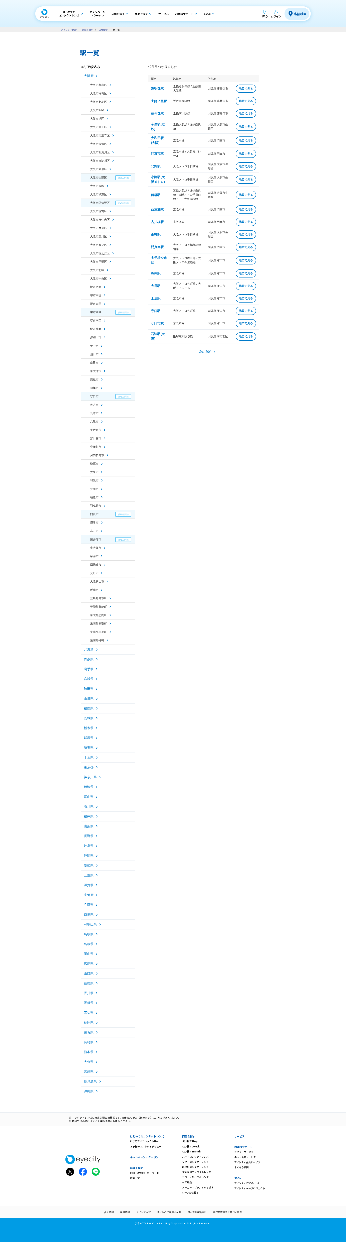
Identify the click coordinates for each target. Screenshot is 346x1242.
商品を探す (188, 1136)
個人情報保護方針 (197, 1212)
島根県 (89, 944)
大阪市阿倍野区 (100, 202)
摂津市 (94, 522)
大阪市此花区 (98, 101)
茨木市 (94, 413)
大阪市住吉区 (98, 211)
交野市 (94, 573)
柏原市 (94, 497)
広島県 (89, 963)
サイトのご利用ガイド (169, 1212)
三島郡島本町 (98, 598)
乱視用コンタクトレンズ (195, 1166)
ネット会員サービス (245, 1157)
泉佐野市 (95, 430)
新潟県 (89, 787)
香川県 (89, 993)
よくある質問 (241, 1167)
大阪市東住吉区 (100, 219)
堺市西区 (95, 312)
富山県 (89, 796)
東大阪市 (95, 547)
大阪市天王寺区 (100, 135)
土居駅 (156, 298)
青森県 (89, 659)
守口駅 (156, 311)
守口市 (94, 396)
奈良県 (89, 914)
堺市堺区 (95, 287)
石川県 (89, 806)
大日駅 (156, 286)
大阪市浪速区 (98, 143)
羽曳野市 (95, 505)
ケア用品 (187, 1182)
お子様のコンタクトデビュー (145, 1146)
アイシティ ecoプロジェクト (249, 1188)
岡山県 (89, 953)
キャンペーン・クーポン (144, 1157)
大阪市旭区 (97, 186)
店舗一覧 (135, 1177)
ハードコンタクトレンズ (195, 1156)
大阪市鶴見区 (98, 244)
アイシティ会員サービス (247, 1162)
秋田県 (89, 688)
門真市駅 (157, 153)
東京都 (89, 767)
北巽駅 (156, 166)
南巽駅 (156, 234)
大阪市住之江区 (100, 253)
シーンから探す (190, 1192)
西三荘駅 (157, 209)
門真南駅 (157, 247)
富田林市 (95, 438)
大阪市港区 (97, 118)
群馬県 (89, 738)
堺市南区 (95, 320)
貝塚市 (94, 387)
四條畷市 (95, 564)
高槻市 (94, 379)
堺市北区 (95, 329)
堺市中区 (95, 295)
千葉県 (89, 757)
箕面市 (94, 488)
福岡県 (89, 1022)
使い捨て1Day (190, 1141)
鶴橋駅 (156, 195)
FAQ (265, 16)
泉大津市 (95, 371)
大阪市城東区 (98, 194)
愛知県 (89, 865)
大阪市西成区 (98, 228)
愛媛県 (89, 1003)
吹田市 (94, 362)
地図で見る (246, 88)
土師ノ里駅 (159, 101)
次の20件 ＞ (207, 351)
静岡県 (89, 855)
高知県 (89, 1012)
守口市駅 (157, 323)
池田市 (94, 354)
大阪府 (89, 76)
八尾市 (94, 421)
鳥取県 (89, 934)
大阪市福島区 (98, 93)
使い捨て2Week (191, 1146)
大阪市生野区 (98, 177)
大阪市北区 (97, 270)
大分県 (89, 1061)
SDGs (237, 1178)
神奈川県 (90, 777)
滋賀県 (89, 885)
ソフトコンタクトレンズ (195, 1161)
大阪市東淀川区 (100, 160)
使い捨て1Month (191, 1151)
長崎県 (89, 1042)
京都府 (89, 895)
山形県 (89, 698)
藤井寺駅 (157, 113)
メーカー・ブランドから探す (197, 1187)
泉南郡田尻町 (98, 632)
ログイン (276, 16)
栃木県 (89, 728)
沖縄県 (89, 1091)
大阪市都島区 (98, 85)
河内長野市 (97, 455)
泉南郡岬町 (97, 640)
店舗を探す (87, 30)
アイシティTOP (68, 30)
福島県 (89, 708)
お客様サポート (243, 1147)
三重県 (89, 875)
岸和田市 (95, 337)
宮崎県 (89, 1071)
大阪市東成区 (98, 169)
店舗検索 (300, 13)
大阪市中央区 (98, 278)
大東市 (94, 472)
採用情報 (125, 1212)
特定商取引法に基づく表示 (227, 1212)
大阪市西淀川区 (100, 152)
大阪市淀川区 (98, 236)
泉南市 (94, 556)
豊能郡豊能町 (98, 606)
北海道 (89, 649)
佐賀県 (89, 1032)
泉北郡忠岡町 (98, 615)
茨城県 (89, 718)
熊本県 (89, 1052)
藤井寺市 (95, 539)
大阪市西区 (97, 110)
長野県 (89, 836)
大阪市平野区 (98, 261)
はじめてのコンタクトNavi (144, 1141)
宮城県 (89, 679)
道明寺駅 (157, 88)
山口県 (89, 973)
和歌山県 (90, 924)
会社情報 (109, 1212)
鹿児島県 (90, 1081)
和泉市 (94, 480)
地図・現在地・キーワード (144, 1172)
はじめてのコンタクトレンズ (147, 1136)
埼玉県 (89, 747)
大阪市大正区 (98, 127)
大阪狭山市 (97, 581)
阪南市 (94, 589)
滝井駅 (156, 273)
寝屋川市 (95, 446)
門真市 (94, 514)
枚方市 (94, 404)
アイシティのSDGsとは (246, 1183)
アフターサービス (243, 1151)
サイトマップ (143, 1212)
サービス (239, 1136)
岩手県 (89, 669)
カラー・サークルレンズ (195, 1177)
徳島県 (89, 983)
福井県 (89, 816)
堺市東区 (95, 303)
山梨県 (89, 826)
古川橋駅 (157, 222)
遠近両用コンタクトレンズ (196, 1172)
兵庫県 (89, 904)
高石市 (94, 531)
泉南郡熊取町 (98, 623)
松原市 (94, 463)
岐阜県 (89, 846)
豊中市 (94, 345)
